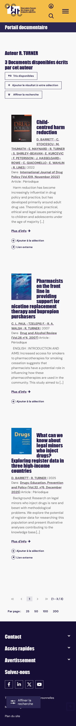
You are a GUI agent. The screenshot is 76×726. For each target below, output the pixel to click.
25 (27, 611)
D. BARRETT (45, 139)
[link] (12, 598)
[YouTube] (39, 684)
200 (56, 611)
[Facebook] (9, 684)
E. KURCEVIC (54, 153)
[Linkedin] (19, 684)
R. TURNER (57, 149)
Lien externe (24, 247)
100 (45, 611)
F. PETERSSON (23, 158)
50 (36, 611)
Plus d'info (19, 231)
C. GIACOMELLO (35, 163)
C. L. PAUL (18, 324)
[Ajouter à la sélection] (13, 240)
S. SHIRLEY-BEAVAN (28, 153)
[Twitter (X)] (29, 684)
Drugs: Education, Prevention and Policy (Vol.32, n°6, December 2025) (37, 487)
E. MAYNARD (38, 149)
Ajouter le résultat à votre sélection (35, 85)
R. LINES (19, 168)
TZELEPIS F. (36, 324)
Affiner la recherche (26, 94)
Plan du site (12, 716)
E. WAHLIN (56, 163)
